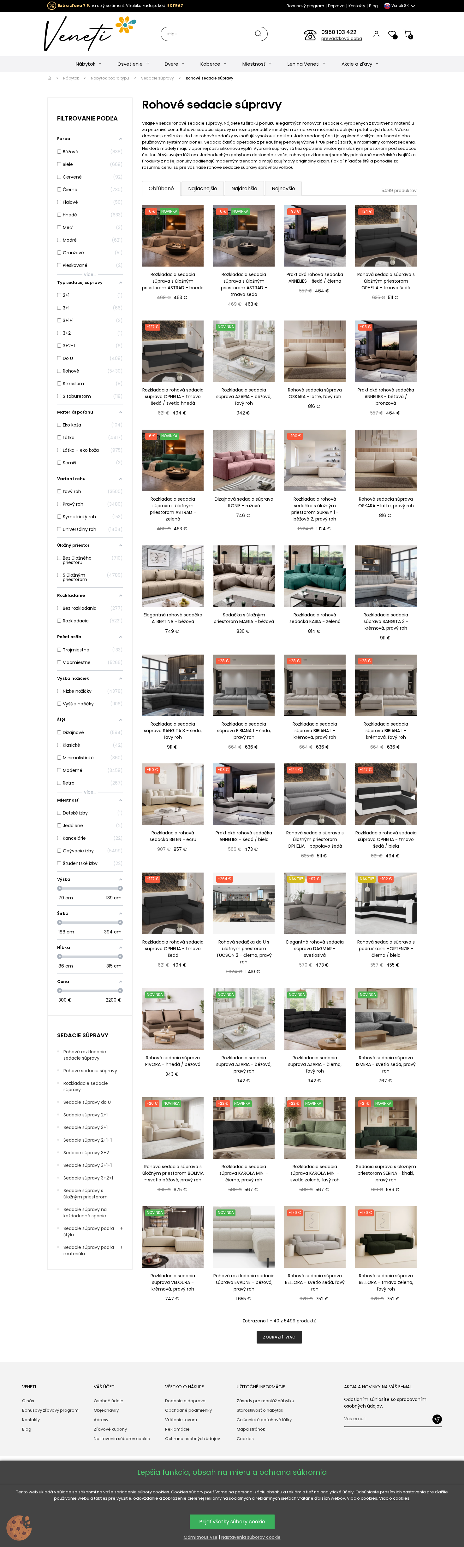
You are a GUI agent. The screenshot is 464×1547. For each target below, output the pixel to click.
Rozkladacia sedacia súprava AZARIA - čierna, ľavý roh (315, 1064)
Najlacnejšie (202, 188)
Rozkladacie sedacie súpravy (85, 1086)
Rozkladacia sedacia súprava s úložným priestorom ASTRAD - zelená (173, 509)
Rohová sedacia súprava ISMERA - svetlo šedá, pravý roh (386, 1064)
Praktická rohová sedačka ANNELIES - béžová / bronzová (386, 396)
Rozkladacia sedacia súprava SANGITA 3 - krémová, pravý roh (386, 621)
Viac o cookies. (394, 1498)
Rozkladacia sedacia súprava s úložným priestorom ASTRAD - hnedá (173, 281)
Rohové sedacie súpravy (90, 1071)
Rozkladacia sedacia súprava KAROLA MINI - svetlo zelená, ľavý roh (315, 1173)
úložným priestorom (366, 148)
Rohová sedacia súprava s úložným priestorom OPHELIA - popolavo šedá (315, 839)
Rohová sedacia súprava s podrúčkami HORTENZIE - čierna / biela (386, 948)
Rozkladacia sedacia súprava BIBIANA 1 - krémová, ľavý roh (386, 730)
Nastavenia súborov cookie (122, 1439)
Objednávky (106, 1410)
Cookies (245, 1439)
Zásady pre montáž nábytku (265, 1401)
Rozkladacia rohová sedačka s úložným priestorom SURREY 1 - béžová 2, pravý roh (315, 509)
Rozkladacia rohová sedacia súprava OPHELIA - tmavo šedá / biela (386, 839)
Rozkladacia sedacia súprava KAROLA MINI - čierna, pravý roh (243, 1173)
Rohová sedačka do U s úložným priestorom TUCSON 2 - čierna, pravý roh (244, 952)
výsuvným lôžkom (180, 155)
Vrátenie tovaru (181, 1420)
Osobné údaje (108, 1401)
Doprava (336, 6)
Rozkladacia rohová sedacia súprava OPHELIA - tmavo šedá (173, 948)
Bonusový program (305, 6)
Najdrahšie (244, 188)
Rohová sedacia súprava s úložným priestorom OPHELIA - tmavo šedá (386, 281)
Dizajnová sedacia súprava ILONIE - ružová (244, 502)
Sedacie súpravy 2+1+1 (87, 1140)
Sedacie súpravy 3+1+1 (87, 1165)
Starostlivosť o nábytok (260, 1410)
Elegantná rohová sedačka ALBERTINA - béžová (173, 618)
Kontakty (356, 6)
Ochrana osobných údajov (192, 1439)
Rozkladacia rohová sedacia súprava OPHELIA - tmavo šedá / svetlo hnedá (173, 396)
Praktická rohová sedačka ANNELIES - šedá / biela (244, 836)
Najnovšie (283, 188)
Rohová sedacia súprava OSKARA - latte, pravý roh (386, 502)
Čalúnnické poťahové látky (264, 1420)
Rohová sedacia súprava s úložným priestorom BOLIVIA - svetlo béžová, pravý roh (173, 1173)
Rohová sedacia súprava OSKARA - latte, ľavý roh (315, 393)
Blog (373, 6)
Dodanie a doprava (185, 1401)
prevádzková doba (341, 38)
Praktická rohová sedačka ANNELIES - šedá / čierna (315, 277)
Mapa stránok (251, 1429)
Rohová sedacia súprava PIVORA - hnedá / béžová (172, 1061)
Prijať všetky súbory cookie (232, 1521)
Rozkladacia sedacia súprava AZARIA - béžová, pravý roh (243, 1064)
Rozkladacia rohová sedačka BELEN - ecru (173, 836)
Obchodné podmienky (188, 1410)
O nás (28, 1401)
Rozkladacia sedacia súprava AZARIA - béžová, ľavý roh (243, 396)
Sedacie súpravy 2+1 (85, 1115)
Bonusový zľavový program (50, 1410)
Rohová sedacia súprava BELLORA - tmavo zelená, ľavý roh (386, 1282)
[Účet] (376, 33)
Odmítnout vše (200, 1537)
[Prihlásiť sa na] (437, 1419)
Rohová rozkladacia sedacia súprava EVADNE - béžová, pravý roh (244, 1282)
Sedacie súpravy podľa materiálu (88, 1250)
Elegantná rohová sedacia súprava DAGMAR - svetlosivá (315, 948)
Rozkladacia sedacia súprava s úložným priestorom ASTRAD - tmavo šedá (244, 284)
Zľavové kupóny (110, 1429)
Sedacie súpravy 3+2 (86, 1153)
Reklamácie (177, 1429)
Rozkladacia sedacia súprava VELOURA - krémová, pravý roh (173, 1282)
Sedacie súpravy (82, 1035)
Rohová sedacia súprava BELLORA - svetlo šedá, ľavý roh (315, 1282)
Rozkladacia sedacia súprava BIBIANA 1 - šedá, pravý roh (244, 730)
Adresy (101, 1420)
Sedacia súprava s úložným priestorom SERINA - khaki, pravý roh (386, 1173)
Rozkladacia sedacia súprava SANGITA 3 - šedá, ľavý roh (173, 730)
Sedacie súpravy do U (87, 1102)
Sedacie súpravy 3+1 (85, 1127)
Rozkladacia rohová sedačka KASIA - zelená (315, 618)
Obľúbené (161, 188)
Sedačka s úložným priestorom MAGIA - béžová (244, 618)
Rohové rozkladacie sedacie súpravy (84, 1055)
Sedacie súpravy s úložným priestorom (85, 1193)
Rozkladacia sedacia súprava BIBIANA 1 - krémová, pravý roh (315, 730)
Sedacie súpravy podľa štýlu (88, 1231)
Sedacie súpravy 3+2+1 (88, 1178)
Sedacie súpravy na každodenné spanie (85, 1212)
